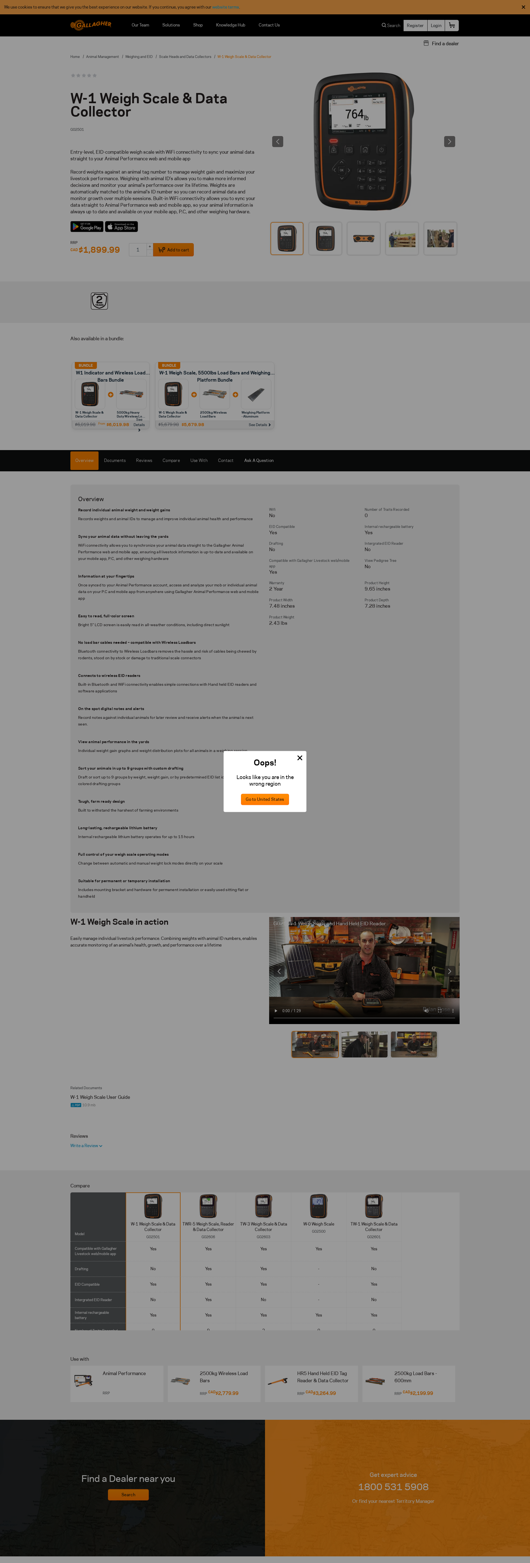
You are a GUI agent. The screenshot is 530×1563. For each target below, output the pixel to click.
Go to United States (265, 799)
